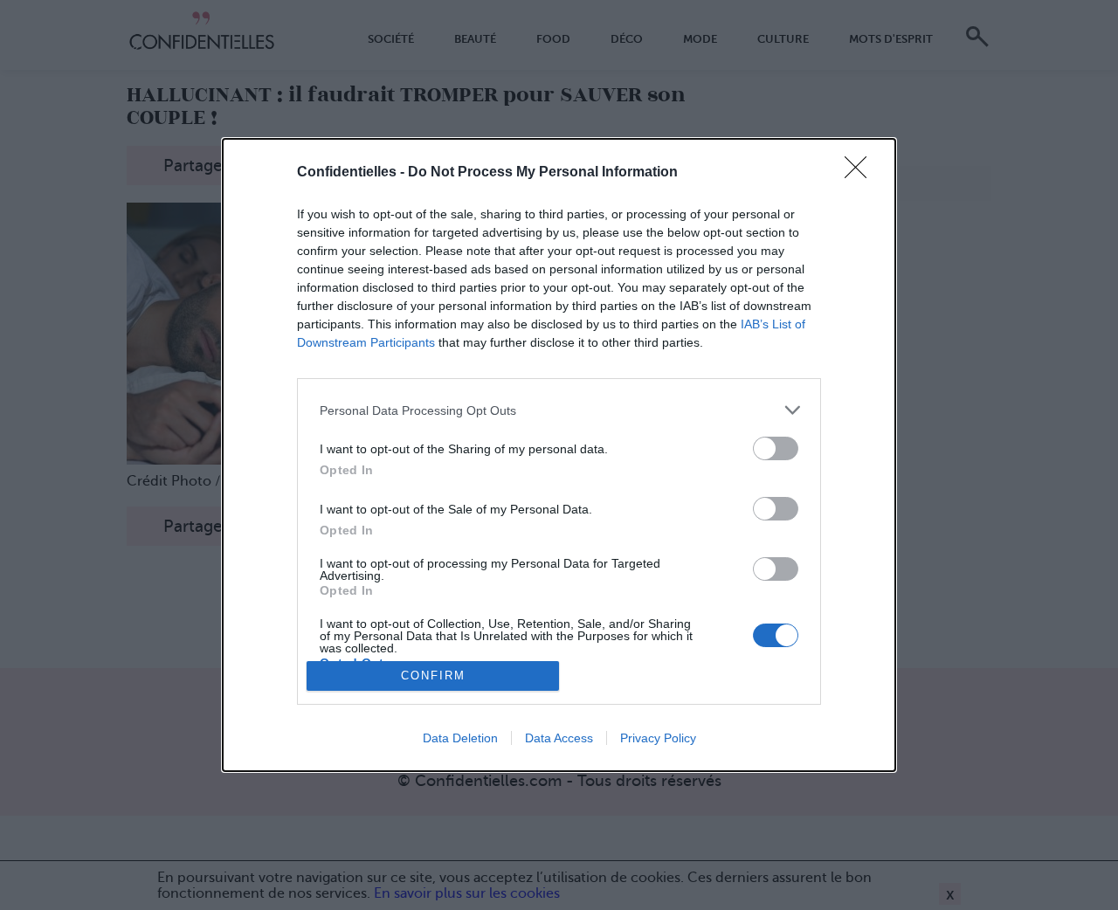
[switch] (775, 448)
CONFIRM (433, 675)
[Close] (861, 173)
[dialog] (559, 455)
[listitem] (559, 410)
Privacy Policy (658, 738)
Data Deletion (460, 738)
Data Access (559, 738)
